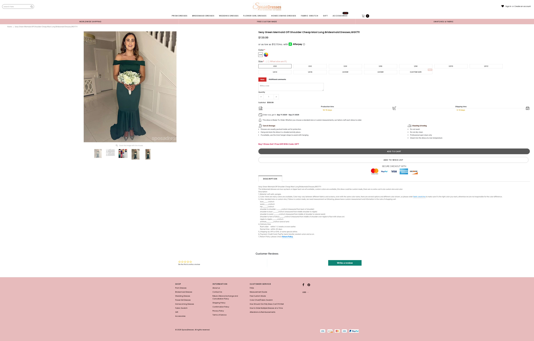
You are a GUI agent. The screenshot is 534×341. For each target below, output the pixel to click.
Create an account (522, 6)
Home (9, 27)
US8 (415, 66)
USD (304, 292)
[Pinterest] (308, 284)
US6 (380, 66)
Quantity (261, 92)
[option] (90, 21)
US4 (345, 66)
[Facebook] (303, 284)
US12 (486, 66)
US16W (345, 72)
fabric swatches (419, 197)
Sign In (508, 6)
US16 (310, 72)
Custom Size (415, 72)
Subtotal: (262, 102)
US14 (275, 72)
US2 (310, 66)
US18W (381, 72)
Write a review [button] (345, 262)
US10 (451, 66)
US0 (275, 66)
